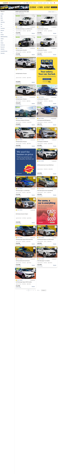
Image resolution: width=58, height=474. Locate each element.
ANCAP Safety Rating (4, 36)
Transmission (3, 28)
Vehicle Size (2, 49)
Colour (2, 40)
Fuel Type (2, 34)
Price (1, 24)
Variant (2, 20)
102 (38, 290)
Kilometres (2, 30)
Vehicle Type (3, 22)
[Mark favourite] (34, 16)
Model (2, 18)
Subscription (3, 53)
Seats (1, 32)
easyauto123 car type (4, 51)
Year (1, 26)
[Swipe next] (34, 20)
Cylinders (2, 38)
